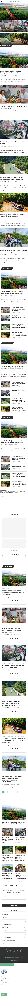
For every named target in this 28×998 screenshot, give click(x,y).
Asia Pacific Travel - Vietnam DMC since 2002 (15, 957)
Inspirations (14, 927)
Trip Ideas (15, 930)
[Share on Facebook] (12, 600)
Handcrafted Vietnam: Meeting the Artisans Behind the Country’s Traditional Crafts (20, 877)
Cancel (3, 964)
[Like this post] (10, 600)
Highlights (14, 917)
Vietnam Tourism (14, 924)
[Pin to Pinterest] (15, 600)
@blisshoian (14, 550)
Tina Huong (3, 75)
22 (13, 792)
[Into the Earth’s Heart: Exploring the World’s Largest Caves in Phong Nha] (14, 165)
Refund (11, 964)
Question (2, 984)
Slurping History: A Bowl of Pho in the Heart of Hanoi (21, 29)
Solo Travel (15, 934)
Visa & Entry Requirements (14, 940)
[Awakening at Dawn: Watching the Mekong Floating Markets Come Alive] (14, 202)
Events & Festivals (14, 943)
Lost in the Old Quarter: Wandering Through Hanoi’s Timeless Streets (12, 292)
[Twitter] (10, 950)
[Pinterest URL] (6, 523)
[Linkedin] (17, 950)
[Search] (26, 1)
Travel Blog (14, 914)
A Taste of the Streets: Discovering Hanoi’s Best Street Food (7, 29)
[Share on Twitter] (14, 600)
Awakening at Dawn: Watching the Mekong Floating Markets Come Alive (19, 334)
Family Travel (15, 937)
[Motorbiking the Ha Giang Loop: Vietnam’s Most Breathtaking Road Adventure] (14, 237)
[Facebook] (7, 950)
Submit (4, 994)
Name (2, 976)
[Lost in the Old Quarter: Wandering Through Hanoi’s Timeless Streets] (14, 11)
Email (2, 980)
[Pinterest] (14, 950)
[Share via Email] (17, 600)
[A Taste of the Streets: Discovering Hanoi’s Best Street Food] (7, 26)
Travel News (14, 921)
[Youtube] (21, 950)
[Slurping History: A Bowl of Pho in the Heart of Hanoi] (14, 129)
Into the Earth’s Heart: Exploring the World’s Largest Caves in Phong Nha (19, 326)
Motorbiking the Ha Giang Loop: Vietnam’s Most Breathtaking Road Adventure (7, 877)
